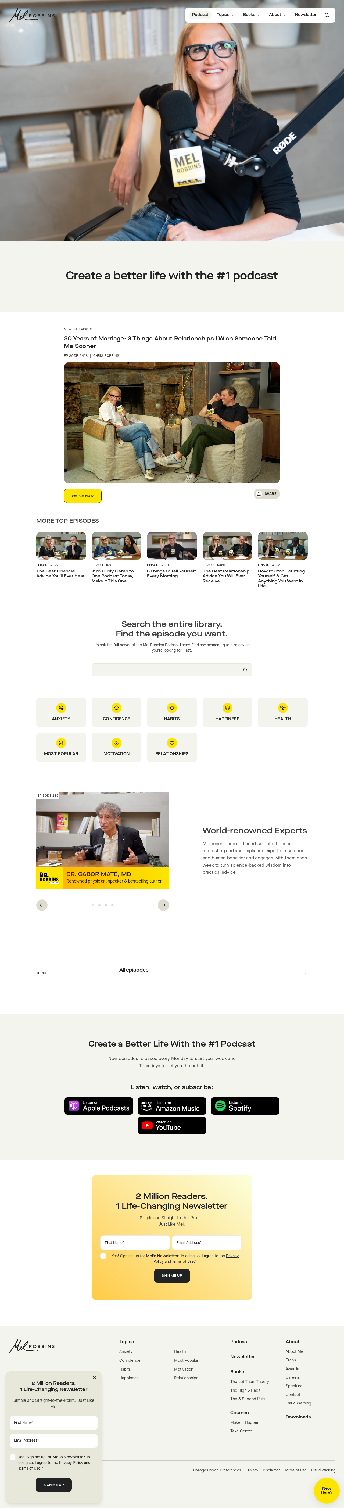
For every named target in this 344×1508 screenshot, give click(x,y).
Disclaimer (271, 1470)
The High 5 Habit (245, 1391)
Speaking (294, 1386)
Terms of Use (183, 1262)
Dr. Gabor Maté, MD (98, 874)
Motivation (183, 1370)
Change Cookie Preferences (217, 1470)
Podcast (200, 15)
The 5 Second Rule (247, 1399)
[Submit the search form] (245, 670)
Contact (293, 1395)
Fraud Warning (298, 1404)
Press (291, 1360)
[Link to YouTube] (172, 1125)
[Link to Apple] (98, 1106)
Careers (293, 1378)
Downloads (298, 1417)
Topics (223, 15)
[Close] (94, 1377)
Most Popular (186, 1361)
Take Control (241, 1431)
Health (180, 1352)
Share (271, 494)
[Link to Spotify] (245, 1106)
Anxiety (125, 1352)
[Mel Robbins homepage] (32, 15)
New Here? (327, 1491)
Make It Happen (244, 1423)
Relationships (186, 1378)
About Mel (295, 1352)
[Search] (327, 15)
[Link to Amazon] (172, 1106)
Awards (292, 1369)
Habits (125, 1370)
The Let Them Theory (249, 1382)
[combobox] (172, 669)
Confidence (130, 1361)
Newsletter (306, 15)
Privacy (252, 1470)
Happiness (129, 1378)
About (275, 15)
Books (249, 15)
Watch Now (83, 496)
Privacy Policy (71, 1463)
